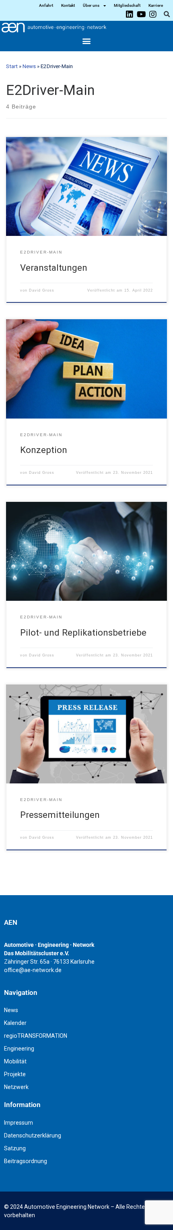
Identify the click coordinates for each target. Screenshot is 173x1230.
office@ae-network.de (33, 970)
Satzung (15, 1148)
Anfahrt (46, 5)
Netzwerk (16, 1087)
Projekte (15, 1074)
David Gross (41, 290)
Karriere (155, 5)
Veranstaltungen (53, 267)
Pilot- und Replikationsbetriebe (83, 632)
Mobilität (15, 1061)
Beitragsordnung (25, 1161)
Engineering (19, 1048)
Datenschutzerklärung (32, 1135)
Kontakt (68, 5)
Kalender (15, 1023)
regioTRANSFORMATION (35, 1036)
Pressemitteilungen (60, 814)
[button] (166, 14)
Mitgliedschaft (127, 5)
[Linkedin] (130, 14)
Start (12, 66)
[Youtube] (141, 14)
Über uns (91, 5)
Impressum (18, 1122)
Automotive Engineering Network (66, 1207)
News (29, 66)
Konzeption (43, 450)
